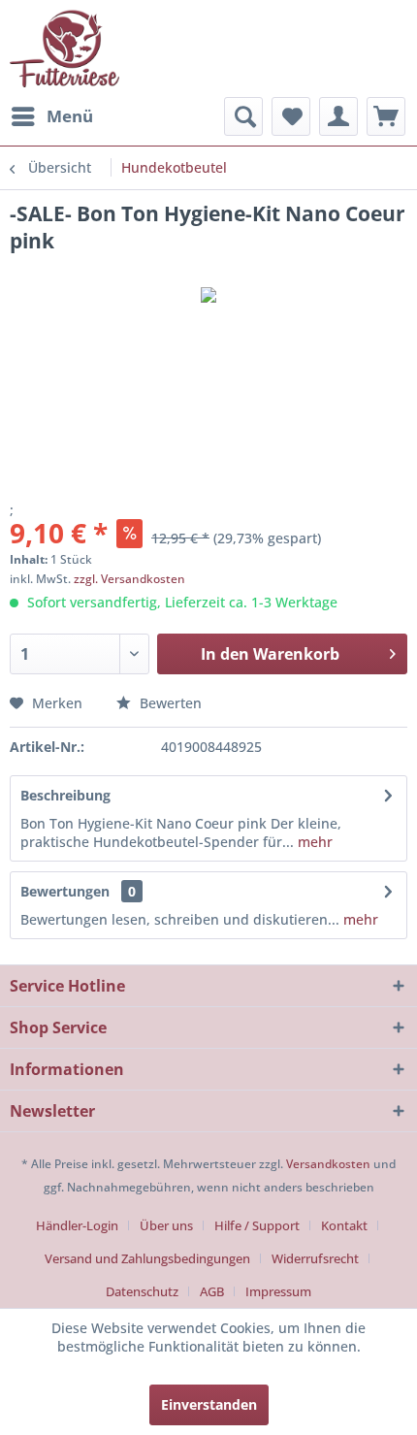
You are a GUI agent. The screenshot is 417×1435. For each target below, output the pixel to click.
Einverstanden (209, 1404)
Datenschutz (142, 1291)
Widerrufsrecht (315, 1258)
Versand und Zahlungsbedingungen (147, 1258)
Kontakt (344, 1225)
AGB (212, 1291)
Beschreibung (65, 795)
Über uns (166, 1225)
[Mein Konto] (338, 116)
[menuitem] (51, 116)
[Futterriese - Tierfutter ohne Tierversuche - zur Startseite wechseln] (64, 48)
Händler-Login (77, 1225)
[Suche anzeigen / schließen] (243, 116)
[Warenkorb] (386, 116)
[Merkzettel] (291, 116)
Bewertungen (65, 891)
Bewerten (169, 703)
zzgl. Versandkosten (129, 579)
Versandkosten (328, 1164)
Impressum (278, 1291)
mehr (313, 841)
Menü (70, 116)
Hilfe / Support (257, 1225)
